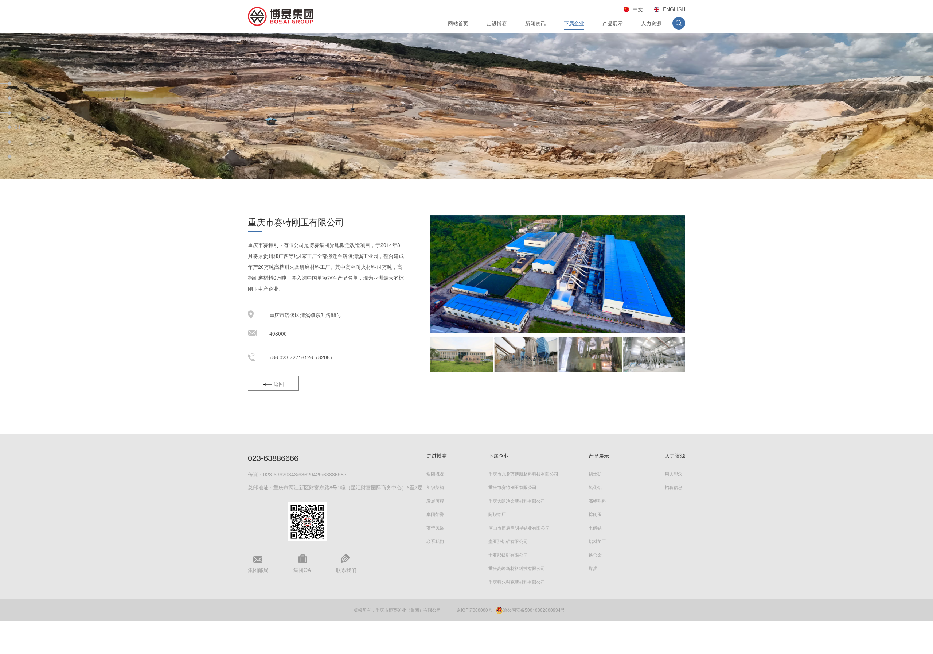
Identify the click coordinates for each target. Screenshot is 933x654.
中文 (638, 9)
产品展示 (612, 23)
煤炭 (593, 568)
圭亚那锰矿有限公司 (508, 555)
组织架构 (435, 487)
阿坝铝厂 (497, 514)
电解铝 (595, 528)
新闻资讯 (535, 23)
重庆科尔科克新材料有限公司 (516, 581)
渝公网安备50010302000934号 (534, 610)
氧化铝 (595, 487)
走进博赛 (497, 23)
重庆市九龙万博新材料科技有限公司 (523, 474)
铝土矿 (595, 474)
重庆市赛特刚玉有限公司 (512, 487)
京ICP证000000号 (474, 610)
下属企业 (574, 23)
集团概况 (435, 474)
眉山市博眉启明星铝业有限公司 (519, 528)
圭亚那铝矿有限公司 (508, 541)
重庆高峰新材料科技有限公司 (516, 568)
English (674, 9)
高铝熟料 (597, 501)
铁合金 (595, 555)
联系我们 (435, 541)
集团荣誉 (435, 514)
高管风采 (435, 528)
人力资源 (651, 23)
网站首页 (458, 23)
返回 (279, 383)
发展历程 (435, 501)
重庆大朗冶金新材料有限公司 (516, 501)
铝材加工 (597, 541)
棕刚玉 (595, 514)
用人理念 (673, 474)
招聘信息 (673, 487)
